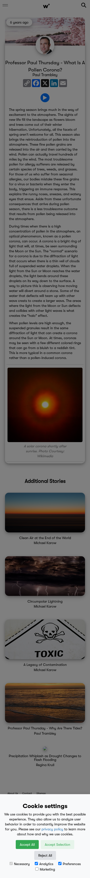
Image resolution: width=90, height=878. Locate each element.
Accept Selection (57, 844)
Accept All (27, 844)
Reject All (45, 855)
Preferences (72, 864)
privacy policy (52, 829)
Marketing (47, 869)
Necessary (22, 864)
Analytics (46, 864)
